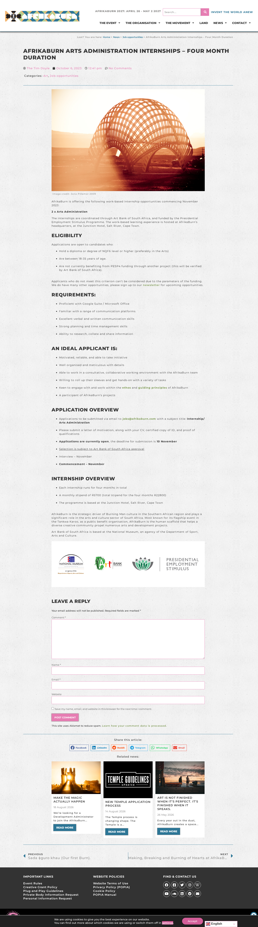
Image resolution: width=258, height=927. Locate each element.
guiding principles (152, 387)
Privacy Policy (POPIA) (111, 887)
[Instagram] (189, 885)
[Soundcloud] (174, 893)
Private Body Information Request (51, 894)
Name (56, 664)
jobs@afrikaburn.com (139, 418)
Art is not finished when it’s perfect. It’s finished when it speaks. (177, 803)
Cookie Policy (104, 891)
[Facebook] (166, 885)
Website (57, 694)
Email (56, 679)
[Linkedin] (182, 893)
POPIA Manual (104, 894)
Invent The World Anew (232, 12)
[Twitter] (182, 885)
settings (167, 923)
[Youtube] (166, 893)
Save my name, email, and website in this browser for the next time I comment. (103, 708)
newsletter (151, 285)
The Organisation (141, 23)
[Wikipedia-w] (197, 885)
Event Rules (32, 883)
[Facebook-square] (174, 885)
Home (106, 37)
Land (203, 23)
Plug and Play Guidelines (43, 891)
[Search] (205, 12)
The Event (108, 23)
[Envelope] (197, 893)
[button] (79, 748)
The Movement (178, 23)
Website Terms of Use (110, 883)
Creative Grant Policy (40, 887)
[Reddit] (189, 893)
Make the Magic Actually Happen (69, 799)
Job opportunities (133, 37)
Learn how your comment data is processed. (134, 725)
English (216, 923)
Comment (59, 617)
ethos (126, 387)
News (218, 23)
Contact (239, 23)
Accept (192, 921)
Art (45, 76)
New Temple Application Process (128, 803)
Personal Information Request (47, 898)
